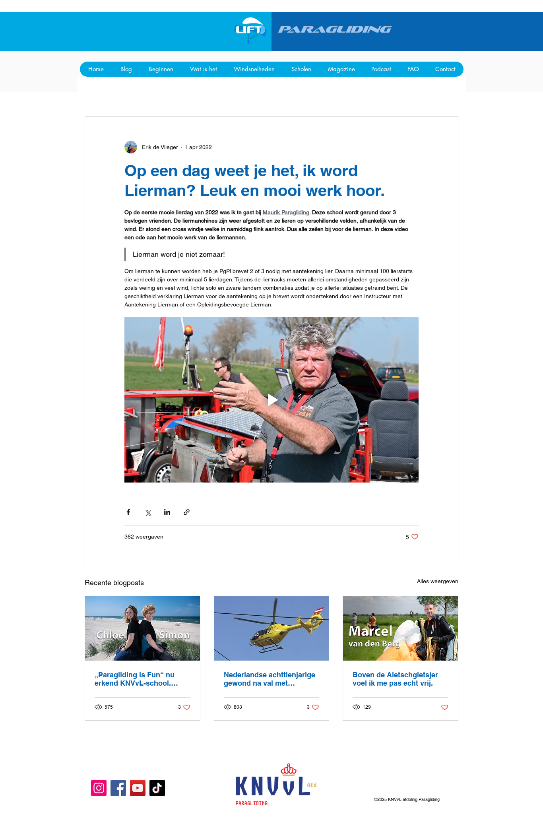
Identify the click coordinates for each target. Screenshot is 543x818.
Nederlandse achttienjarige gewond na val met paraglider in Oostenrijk (269, 679)
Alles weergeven (437, 581)
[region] (251, 30)
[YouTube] (137, 788)
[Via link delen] (186, 512)
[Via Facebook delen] (128, 512)
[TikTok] (157, 788)
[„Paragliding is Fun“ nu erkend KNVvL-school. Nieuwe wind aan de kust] (142, 628)
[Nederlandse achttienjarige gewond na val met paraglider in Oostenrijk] (271, 628)
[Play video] (271, 400)
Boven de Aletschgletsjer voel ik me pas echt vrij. (395, 679)
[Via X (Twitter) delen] (147, 512)
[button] (445, 69)
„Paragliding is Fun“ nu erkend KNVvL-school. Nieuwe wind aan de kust (137, 679)
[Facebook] (118, 788)
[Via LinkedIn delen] (167, 512)
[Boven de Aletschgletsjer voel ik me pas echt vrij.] (400, 628)
